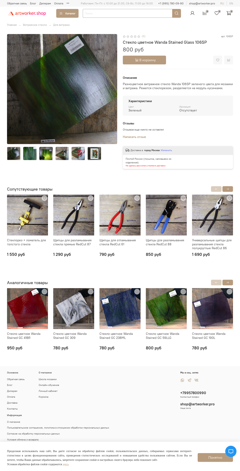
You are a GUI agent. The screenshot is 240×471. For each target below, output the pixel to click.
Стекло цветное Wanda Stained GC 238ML (116, 336)
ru (222, 3)
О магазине (13, 421)
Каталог (70, 13)
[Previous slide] (12, 89)
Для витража (61, 24)
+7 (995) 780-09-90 (171, 3)
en (231, 3)
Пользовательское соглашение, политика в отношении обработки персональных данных (58, 427)
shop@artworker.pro (202, 3)
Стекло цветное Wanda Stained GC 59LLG (162, 336)
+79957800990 (193, 392)
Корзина (43, 396)
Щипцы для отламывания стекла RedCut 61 (117, 242)
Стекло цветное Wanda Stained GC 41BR (23, 336)
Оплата (58, 3)
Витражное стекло (35, 24)
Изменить (166, 150)
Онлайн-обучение (49, 385)
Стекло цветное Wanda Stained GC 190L (208, 336)
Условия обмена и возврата (22, 439)
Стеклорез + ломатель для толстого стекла (26, 242)
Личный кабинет (48, 391)
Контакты (12, 408)
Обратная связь (17, 3)
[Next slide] (111, 89)
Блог (33, 3)
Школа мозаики (48, 379)
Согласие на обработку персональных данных (33, 433)
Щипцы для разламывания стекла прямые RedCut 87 (72, 242)
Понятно (215, 457)
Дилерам (45, 3)
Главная (12, 24)
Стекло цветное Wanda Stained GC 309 (70, 336)
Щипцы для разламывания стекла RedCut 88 (165, 242)
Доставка (12, 402)
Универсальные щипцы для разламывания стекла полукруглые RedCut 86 (212, 244)
